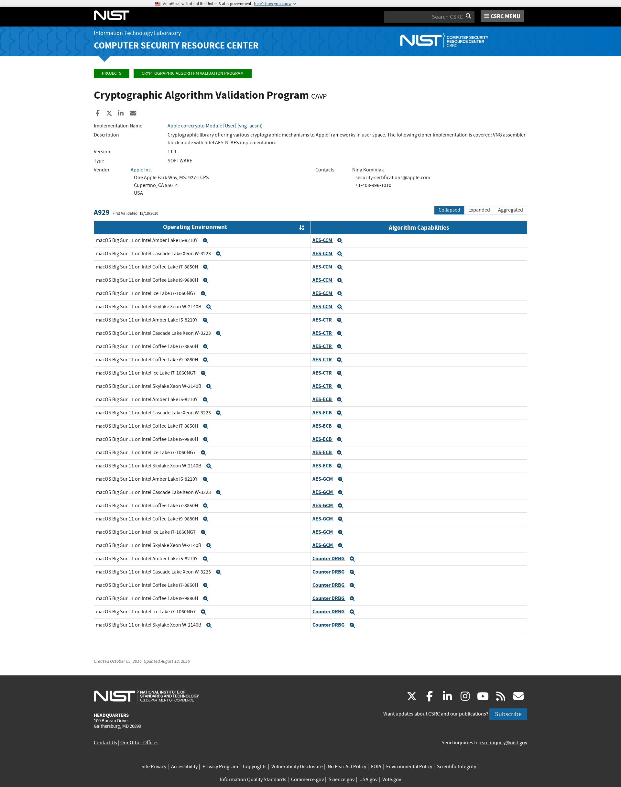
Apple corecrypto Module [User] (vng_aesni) (215, 126)
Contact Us (105, 742)
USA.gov (368, 779)
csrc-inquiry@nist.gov (503, 742)
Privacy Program (220, 766)
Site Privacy (153, 766)
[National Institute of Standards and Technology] (146, 695)
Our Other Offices (139, 742)
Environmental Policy (409, 766)
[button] (205, 241)
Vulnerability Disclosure (297, 766)
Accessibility (184, 766)
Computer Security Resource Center (176, 45)
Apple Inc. (141, 170)
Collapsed (449, 210)
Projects (111, 73)
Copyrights (255, 766)
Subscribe (508, 714)
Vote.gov (391, 779)
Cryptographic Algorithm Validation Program (193, 73)
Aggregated (510, 210)
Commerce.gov (307, 779)
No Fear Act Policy (347, 766)
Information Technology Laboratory (137, 33)
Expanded (479, 210)
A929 (102, 212)
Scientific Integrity (456, 766)
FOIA (376, 766)
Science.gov (341, 779)
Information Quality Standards (253, 779)
